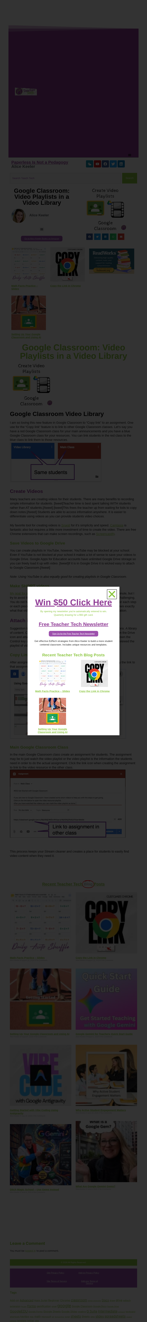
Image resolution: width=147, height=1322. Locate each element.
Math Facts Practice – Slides (52, 691)
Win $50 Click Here (73, 602)
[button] (112, 594)
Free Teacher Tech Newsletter (73, 624)
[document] (73, 661)
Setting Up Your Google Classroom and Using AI (52, 731)
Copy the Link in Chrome (94, 691)
